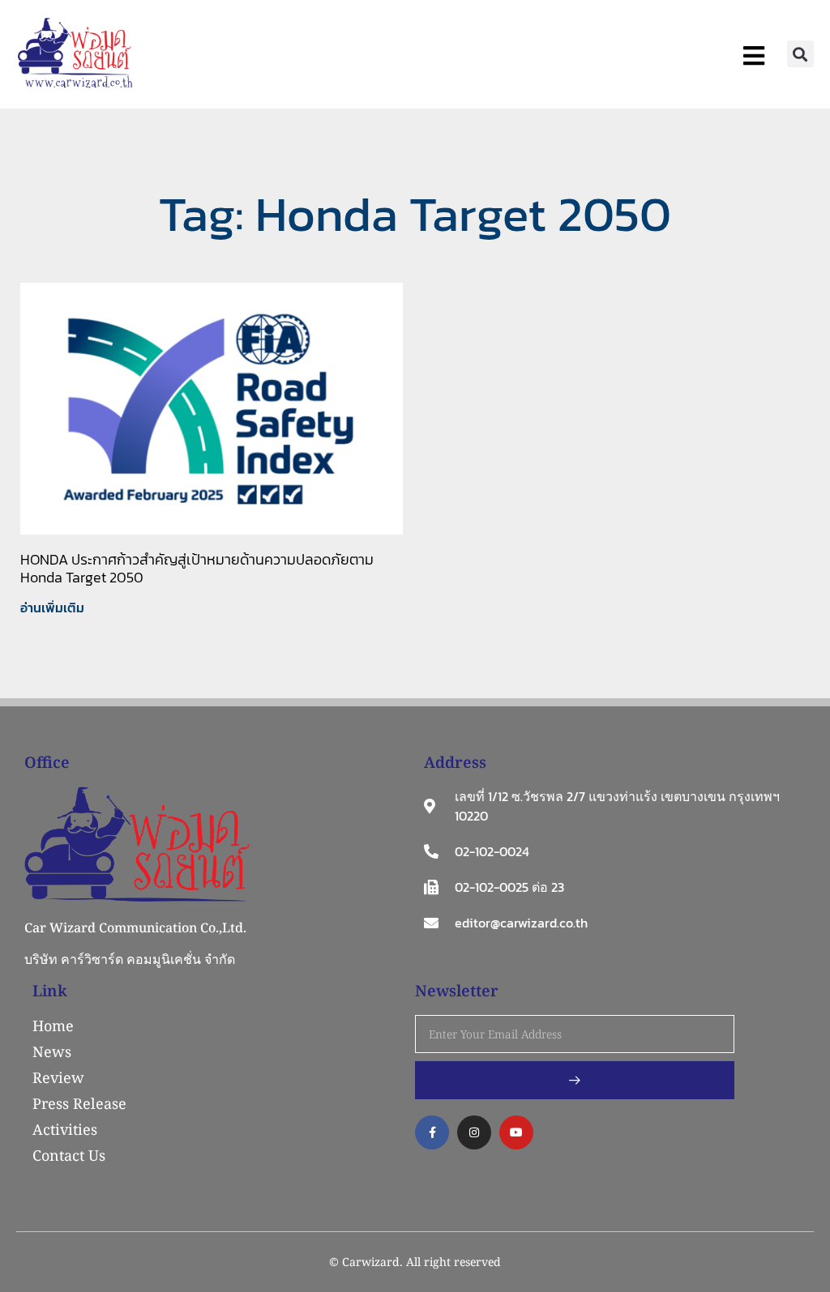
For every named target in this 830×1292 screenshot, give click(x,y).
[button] (800, 54)
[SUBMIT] (574, 1080)
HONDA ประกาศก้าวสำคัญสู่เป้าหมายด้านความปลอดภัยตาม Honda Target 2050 (197, 568)
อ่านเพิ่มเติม (52, 607)
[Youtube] (516, 1132)
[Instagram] (474, 1132)
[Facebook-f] (432, 1132)
